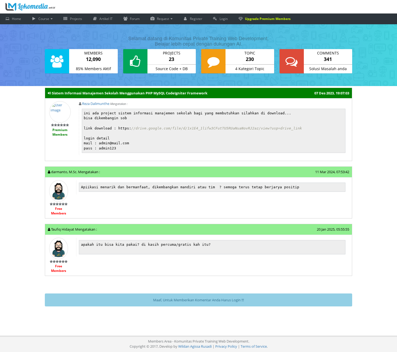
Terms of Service (254, 341)
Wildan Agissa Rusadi (195, 341)
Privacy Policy (226, 341)
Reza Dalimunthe (95, 98)
